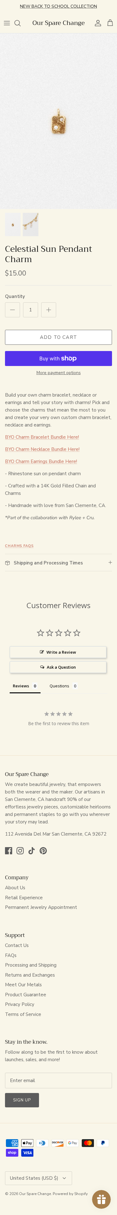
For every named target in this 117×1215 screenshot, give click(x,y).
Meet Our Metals (23, 985)
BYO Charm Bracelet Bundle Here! (42, 437)
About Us (15, 888)
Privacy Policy (19, 1004)
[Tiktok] (31, 850)
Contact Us (17, 945)
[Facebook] (8, 850)
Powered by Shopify (70, 1193)
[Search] (20, 23)
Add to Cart (58, 337)
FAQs (11, 955)
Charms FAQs (19, 546)
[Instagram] (20, 850)
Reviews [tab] (21, 686)
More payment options (59, 373)
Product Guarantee (25, 995)
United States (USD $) (34, 1178)
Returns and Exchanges (30, 975)
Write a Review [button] (61, 652)
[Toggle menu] (7, 23)
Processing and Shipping (30, 965)
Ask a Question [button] (61, 667)
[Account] (96, 23)
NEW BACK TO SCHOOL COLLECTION (58, 6)
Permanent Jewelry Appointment (41, 907)
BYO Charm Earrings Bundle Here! (41, 461)
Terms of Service (23, 1014)
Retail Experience (24, 898)
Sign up (22, 1100)
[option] (58, 121)
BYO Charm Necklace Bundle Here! (42, 449)
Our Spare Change (35, 1193)
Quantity (15, 296)
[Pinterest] (43, 850)
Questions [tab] (59, 686)
